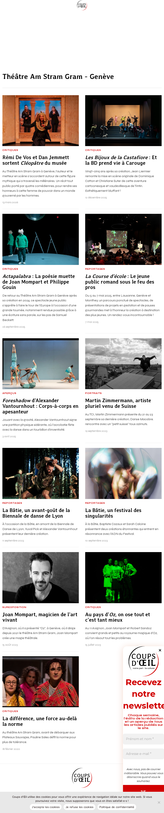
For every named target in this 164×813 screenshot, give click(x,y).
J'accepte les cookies (46, 807)
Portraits (93, 393)
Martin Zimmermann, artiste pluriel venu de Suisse (118, 403)
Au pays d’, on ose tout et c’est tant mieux (117, 617)
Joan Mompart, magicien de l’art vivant (39, 617)
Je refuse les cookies (79, 807)
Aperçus (9, 393)
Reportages (95, 269)
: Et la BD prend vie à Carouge (121, 160)
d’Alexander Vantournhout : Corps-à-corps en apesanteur (40, 406)
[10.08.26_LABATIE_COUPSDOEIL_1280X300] (82, 38)
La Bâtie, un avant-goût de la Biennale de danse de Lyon (36, 513)
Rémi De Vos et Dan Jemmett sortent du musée (35, 160)
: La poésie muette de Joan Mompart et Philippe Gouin (38, 282)
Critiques (10, 150)
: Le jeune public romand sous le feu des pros (119, 282)
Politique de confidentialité (116, 807)
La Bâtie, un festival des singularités (113, 513)
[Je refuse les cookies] (159, 802)
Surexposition (14, 607)
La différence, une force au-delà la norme (39, 721)
